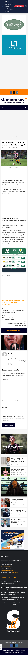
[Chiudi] (4, 6)
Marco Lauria (14, 572)
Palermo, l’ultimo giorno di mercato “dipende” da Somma (11, 317)
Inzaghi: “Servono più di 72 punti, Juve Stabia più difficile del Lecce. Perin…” (12, 448)
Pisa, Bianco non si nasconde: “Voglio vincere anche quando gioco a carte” (13, 491)
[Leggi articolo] (5, 461)
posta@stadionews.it (6, 566)
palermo (17, 308)
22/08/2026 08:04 (21, 524)
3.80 (10, 257)
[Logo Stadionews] (13, 621)
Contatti (14, 90)
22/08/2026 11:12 (21, 513)
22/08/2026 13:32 (21, 504)
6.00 (13, 257)
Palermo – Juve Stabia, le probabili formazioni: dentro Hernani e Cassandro (18, 471)
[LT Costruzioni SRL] (14, 45)
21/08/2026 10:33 (21, 474)
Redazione (8, 90)
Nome (4, 400)
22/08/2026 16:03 (21, 464)
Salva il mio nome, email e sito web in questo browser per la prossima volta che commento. (14, 418)
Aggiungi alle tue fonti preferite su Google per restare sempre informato (10, 6)
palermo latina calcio (10, 310)
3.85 (10, 265)
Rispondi (12, 364)
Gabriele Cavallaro (7, 452)
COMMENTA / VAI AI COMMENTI (14, 330)
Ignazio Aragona (10, 562)
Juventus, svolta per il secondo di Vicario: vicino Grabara (17, 501)
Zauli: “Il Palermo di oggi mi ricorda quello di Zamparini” (18, 511)
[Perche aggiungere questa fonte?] (26, 6)
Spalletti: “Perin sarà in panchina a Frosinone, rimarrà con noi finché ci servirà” (17, 460)
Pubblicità (19, 90)
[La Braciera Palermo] (14, 24)
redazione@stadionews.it (7, 570)
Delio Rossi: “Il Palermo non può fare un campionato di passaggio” (18, 521)
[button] (4, 107)
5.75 (13, 265)
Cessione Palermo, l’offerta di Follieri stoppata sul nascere (16, 323)
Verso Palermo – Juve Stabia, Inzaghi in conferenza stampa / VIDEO (11, 603)
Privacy (14, 577)
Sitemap (9, 577)
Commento (5, 379)
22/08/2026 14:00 (15, 452)
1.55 (7, 257)
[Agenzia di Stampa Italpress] (12, 540)
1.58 (7, 265)
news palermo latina (9, 308)
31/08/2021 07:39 (14, 147)
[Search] (25, 107)
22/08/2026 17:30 (12, 494)
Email (16, 400)
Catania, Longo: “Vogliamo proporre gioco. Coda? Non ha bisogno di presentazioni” (14, 588)
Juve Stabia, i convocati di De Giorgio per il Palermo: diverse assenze (12, 582)
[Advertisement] (14, 76)
